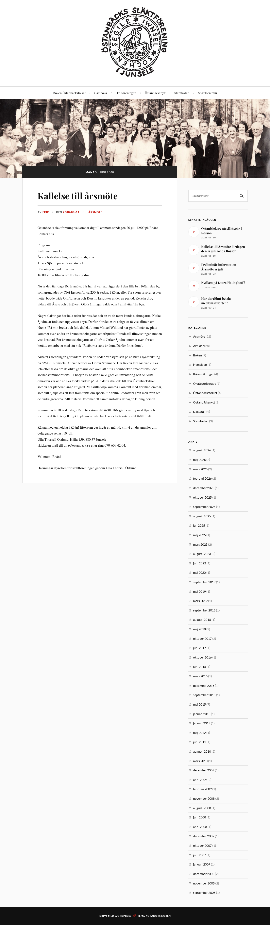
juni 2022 (199, 563)
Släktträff (199, 411)
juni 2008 (199, 817)
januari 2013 (201, 723)
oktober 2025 (202, 497)
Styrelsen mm (207, 93)
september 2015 (204, 695)
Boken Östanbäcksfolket (69, 93)
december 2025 (203, 488)
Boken (197, 355)
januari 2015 (201, 714)
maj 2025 (199, 535)
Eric (45, 212)
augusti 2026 (202, 450)
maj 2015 (199, 704)
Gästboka (100, 93)
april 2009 (200, 779)
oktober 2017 (202, 638)
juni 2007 (199, 855)
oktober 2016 (202, 657)
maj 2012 (199, 732)
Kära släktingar (203, 374)
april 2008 (200, 827)
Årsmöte (95, 212)
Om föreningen (126, 93)
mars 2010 (200, 761)
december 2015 (203, 685)
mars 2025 (200, 544)
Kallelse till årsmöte (78, 195)
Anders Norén (160, 915)
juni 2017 (199, 648)
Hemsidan (200, 364)
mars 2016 (200, 676)
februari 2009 (202, 789)
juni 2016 (199, 666)
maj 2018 (199, 629)
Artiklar (198, 346)
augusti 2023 (202, 554)
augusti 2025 (202, 516)
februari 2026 (202, 478)
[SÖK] (242, 196)
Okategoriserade (204, 383)
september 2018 (204, 610)
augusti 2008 (202, 808)
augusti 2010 (202, 751)
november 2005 (204, 883)
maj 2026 (199, 459)
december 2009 (203, 770)
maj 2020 (199, 572)
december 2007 (203, 836)
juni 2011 (199, 742)
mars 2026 (200, 469)
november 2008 (204, 798)
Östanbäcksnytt (155, 93)
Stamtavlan (181, 93)
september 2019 (204, 582)
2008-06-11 (71, 212)
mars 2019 (200, 601)
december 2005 (203, 874)
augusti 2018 (202, 619)
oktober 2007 (202, 845)
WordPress (123, 915)
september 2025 (204, 506)
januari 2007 (201, 864)
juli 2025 (199, 525)
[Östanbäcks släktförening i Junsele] (135, 74)
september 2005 (204, 892)
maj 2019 (199, 591)
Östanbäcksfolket (205, 393)
